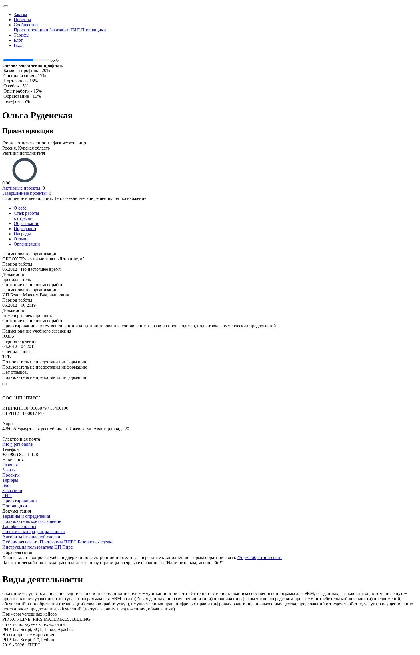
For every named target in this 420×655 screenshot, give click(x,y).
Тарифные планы (19, 526)
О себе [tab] (20, 208)
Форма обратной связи (259, 557)
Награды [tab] (22, 233)
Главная (10, 464)
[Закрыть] (4, 384)
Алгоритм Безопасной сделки (31, 536)
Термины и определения (26, 516)
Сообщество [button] (26, 24)
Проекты (22, 19)
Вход (18, 45)
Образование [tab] (26, 223)
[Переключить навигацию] (5, 6)
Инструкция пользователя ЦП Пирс (37, 547)
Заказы (20, 14)
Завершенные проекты (24, 193)
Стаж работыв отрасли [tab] (26, 216)
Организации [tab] (27, 244)
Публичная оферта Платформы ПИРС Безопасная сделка (57, 541)
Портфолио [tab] (25, 228)
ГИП (75, 29)
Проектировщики (31, 29)
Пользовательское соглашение (31, 521)
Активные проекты (21, 188)
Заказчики (59, 29)
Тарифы (21, 35)
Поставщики (93, 29)
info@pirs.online (17, 444)
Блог (18, 40)
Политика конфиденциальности (33, 531)
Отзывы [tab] (21, 238)
